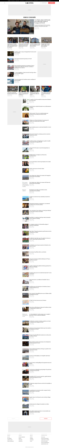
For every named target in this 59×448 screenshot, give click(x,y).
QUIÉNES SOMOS (9, 439)
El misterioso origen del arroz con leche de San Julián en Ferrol (40, 384)
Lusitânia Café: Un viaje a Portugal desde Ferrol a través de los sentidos (25, 52)
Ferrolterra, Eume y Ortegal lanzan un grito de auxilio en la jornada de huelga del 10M (39, 141)
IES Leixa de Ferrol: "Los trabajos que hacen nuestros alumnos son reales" (39, 135)
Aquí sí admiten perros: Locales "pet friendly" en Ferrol (40, 127)
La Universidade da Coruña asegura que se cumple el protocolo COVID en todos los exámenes (39, 315)
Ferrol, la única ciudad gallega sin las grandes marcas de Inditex (40, 363)
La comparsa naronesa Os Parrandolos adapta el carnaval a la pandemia (38, 225)
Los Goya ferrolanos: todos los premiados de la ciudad (40, 161)
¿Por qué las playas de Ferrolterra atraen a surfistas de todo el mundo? (25, 80)
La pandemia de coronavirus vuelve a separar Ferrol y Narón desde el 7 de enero (39, 391)
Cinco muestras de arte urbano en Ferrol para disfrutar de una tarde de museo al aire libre (40, 211)
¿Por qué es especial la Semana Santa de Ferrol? (12, 93)
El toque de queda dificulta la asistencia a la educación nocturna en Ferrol (40, 335)
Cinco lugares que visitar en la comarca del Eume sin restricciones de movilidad (39, 183)
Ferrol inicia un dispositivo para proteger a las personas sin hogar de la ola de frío (40, 370)
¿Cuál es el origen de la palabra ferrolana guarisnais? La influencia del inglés (40, 266)
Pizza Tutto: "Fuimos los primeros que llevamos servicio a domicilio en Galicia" (40, 232)
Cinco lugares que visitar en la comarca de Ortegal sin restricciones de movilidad (40, 176)
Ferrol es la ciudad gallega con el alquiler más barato (39, 355)
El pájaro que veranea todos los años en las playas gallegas (45, 45)
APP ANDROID (9, 438)
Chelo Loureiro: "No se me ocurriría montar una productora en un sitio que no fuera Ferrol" (38, 114)
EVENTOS (20, 438)
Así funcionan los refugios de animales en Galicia (39, 404)
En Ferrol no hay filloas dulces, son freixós (37, 252)
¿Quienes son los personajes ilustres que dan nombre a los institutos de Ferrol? (40, 329)
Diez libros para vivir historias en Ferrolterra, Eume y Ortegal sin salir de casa (39, 287)
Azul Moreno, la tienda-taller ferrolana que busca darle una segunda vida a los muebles (12, 45)
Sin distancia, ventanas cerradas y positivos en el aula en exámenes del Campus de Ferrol (40, 322)
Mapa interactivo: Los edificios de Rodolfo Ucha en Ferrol (39, 280)
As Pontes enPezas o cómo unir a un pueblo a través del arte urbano (35, 45)
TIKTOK (31, 441)
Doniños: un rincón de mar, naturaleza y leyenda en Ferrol (39, 197)
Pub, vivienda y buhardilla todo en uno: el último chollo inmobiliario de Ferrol (40, 294)
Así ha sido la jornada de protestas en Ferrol (23, 58)
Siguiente (45, 418)
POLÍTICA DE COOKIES (44, 441)
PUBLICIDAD (20, 439)
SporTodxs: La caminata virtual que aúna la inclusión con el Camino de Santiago (39, 218)
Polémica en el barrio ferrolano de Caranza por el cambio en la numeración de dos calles (39, 121)
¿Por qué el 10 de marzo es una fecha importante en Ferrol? (39, 148)
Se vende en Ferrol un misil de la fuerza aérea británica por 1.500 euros (40, 100)
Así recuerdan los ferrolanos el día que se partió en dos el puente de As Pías (40, 349)
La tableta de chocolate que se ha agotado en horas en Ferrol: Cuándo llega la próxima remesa (39, 239)
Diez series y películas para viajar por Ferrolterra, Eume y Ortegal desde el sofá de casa (40, 308)
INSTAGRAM (31, 439)
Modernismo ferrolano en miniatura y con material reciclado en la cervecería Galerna (39, 204)
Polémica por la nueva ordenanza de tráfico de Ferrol (34, 93)
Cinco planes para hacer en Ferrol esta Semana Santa (46, 93)
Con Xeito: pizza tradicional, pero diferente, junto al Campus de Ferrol (42, 21)
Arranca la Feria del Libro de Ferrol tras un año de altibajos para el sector (24, 45)
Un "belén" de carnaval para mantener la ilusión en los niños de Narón (40, 246)
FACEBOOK (31, 438)
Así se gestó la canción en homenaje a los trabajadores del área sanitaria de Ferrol (40, 342)
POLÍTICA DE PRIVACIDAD (45, 438)
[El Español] (29, 3)
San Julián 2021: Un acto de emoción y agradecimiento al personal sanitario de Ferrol (40, 377)
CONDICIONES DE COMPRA (45, 439)
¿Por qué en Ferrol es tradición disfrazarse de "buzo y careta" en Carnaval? (39, 259)
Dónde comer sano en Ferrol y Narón (36, 168)
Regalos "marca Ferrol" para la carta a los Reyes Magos (39, 397)
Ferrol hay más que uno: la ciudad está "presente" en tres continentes (40, 273)
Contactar (20, 435)
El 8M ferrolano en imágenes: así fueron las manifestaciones (37, 155)
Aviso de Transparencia (45, 442)
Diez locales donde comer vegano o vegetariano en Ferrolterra (24, 93)
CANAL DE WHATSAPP (10, 441)
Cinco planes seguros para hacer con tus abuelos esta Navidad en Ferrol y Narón (39, 411)
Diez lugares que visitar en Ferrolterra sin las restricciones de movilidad (38, 190)
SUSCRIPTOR (20, 441)
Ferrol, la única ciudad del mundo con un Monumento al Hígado (40, 107)
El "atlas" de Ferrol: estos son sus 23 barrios (37, 300)
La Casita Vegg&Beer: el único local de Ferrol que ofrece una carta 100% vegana (25, 73)
